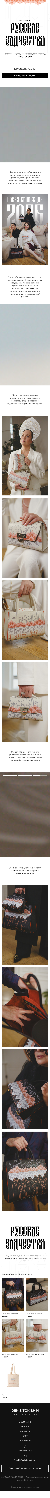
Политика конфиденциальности (25, 1487)
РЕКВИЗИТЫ (25, 1440)
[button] (24, 1468)
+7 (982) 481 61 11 (25, 1450)
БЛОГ (25, 1436)
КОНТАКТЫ (25, 1431)
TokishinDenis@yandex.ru (25, 1460)
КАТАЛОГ (25, 1426)
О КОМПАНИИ (25, 1422)
